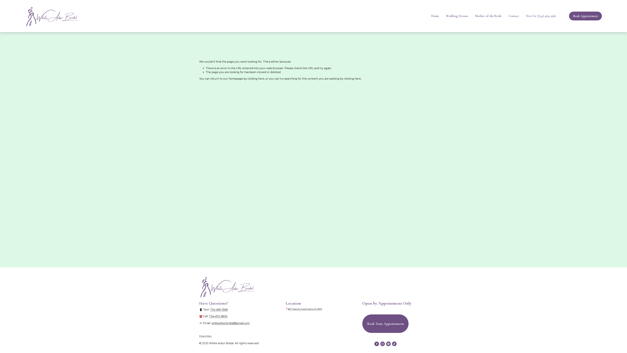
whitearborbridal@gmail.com (230, 323)
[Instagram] (382, 344)
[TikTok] (394, 344)
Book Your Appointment (385, 323)
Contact (513, 16)
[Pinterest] (388, 344)
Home (435, 16)
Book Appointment (585, 16)
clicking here (256, 78)
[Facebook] (376, 344)
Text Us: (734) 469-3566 (541, 16)
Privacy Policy (205, 336)
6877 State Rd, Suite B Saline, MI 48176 (305, 309)
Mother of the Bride (488, 16)
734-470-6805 (218, 316)
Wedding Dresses (457, 16)
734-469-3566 (219, 309)
